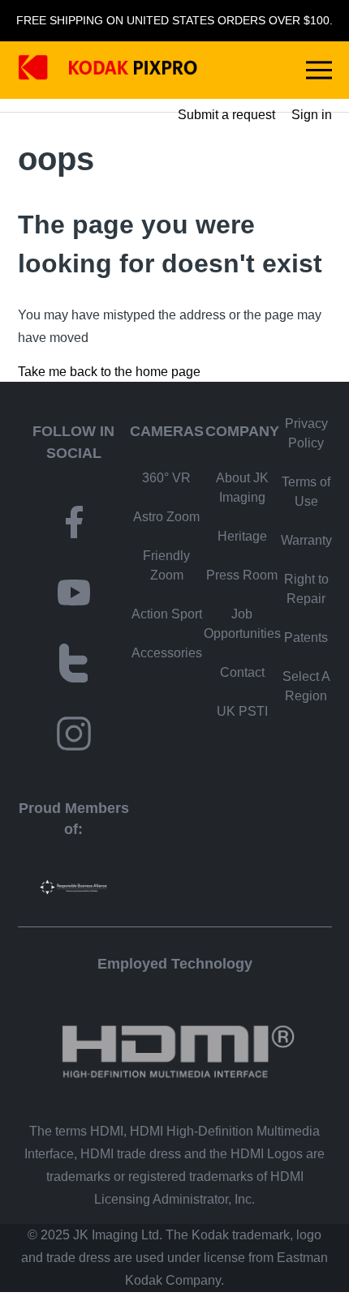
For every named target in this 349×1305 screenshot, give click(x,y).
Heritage (242, 536)
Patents (306, 637)
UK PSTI (242, 711)
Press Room (242, 575)
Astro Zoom (166, 517)
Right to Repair (306, 588)
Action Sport (166, 614)
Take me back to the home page (109, 372)
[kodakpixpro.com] (108, 70)
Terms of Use (306, 491)
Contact (242, 672)
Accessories (166, 653)
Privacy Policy (306, 433)
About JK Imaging (242, 487)
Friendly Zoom (166, 565)
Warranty (306, 540)
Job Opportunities (242, 623)
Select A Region (306, 686)
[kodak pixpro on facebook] (73, 525)
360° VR (166, 478)
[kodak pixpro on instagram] (73, 736)
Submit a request (226, 115)
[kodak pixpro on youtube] (73, 595)
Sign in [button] (311, 115)
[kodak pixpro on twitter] (73, 666)
